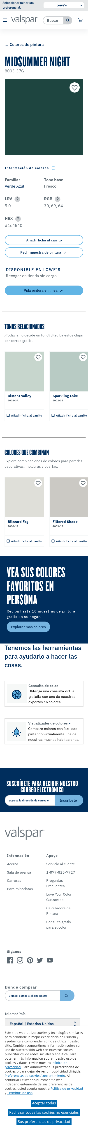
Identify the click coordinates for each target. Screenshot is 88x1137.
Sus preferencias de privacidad (44, 1121)
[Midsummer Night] (74, 88)
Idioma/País (15, 1013)
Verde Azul (14, 186)
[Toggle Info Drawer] (54, 168)
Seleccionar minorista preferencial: (18, 5)
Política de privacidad (67, 1088)
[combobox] (53, 20)
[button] (5, 20)
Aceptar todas (44, 1103)
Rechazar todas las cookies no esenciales (44, 1112)
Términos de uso (19, 1093)
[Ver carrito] (81, 20)
